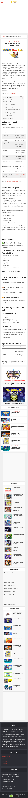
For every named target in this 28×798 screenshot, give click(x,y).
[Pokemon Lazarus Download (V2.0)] (8, 647)
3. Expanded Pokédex (9, 107)
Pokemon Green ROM (18, 534)
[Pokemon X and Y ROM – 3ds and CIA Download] (8, 516)
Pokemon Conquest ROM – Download (18, 495)
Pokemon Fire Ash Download (9, 99)
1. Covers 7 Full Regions (10, 104)
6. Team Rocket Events (10, 112)
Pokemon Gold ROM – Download (18, 501)
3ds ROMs (4, 763)
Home (3, 36)
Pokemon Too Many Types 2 (18, 619)
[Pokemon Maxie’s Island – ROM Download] (8, 667)
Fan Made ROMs (6, 756)
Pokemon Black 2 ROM (8, 788)
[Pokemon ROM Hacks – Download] (8, 489)
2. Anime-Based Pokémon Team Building (13, 106)
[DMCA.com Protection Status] (14, 796)
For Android (6, 116)
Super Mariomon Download (15, 420)
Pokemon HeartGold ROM (8, 784)
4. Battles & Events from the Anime (12, 109)
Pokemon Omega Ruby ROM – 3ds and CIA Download (18, 509)
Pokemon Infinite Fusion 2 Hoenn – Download (17, 613)
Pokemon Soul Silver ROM (8, 786)
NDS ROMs (5, 761)
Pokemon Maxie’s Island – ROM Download (17, 667)
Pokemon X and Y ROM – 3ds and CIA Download (18, 516)
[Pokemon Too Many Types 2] (8, 620)
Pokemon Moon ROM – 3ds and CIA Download (18, 522)
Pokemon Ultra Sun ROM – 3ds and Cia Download (18, 562)
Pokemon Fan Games (14, 41)
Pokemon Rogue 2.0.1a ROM (17, 679)
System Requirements (8, 118)
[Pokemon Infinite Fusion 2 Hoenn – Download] (8, 614)
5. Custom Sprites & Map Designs (12, 110)
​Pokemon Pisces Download (15, 413)
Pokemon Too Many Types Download (16, 448)
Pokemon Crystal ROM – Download (17, 555)
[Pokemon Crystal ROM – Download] (8, 556)
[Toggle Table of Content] (20, 97)
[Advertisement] (14, 18)
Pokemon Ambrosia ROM (16, 441)
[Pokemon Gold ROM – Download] (8, 503)
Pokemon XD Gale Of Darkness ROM (18, 528)
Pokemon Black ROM (7, 781)
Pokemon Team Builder (12, 234)
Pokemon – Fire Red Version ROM (10, 774)
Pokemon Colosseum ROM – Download (17, 549)
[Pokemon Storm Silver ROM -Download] (8, 687)
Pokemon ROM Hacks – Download (18, 488)
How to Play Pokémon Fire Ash (10, 114)
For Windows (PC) (7, 115)
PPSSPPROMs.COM (11, 93)
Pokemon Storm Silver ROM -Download (17, 687)
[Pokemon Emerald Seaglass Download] (8, 674)
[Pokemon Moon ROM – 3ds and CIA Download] (8, 523)
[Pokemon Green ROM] (8, 536)
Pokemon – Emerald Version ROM (10, 776)
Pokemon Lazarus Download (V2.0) (15, 434)
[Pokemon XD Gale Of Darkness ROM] (8, 529)
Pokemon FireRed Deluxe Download (17, 427)
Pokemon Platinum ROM (8, 779)
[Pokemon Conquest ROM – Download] (8, 496)
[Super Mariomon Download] (8, 634)
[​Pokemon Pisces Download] (8, 627)
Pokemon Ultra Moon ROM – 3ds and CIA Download (18, 542)
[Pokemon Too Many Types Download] (8, 660)
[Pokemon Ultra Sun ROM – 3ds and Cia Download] (8, 563)
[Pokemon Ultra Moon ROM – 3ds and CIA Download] (8, 543)
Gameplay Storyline (7, 101)
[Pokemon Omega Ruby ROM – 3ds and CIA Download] (8, 509)
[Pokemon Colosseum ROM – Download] (8, 549)
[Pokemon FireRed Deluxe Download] (8, 640)
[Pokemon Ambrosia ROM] (8, 654)
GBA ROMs (5, 759)
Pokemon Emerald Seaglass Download (18, 672)
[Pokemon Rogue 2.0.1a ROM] (8, 680)
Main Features (6, 103)
